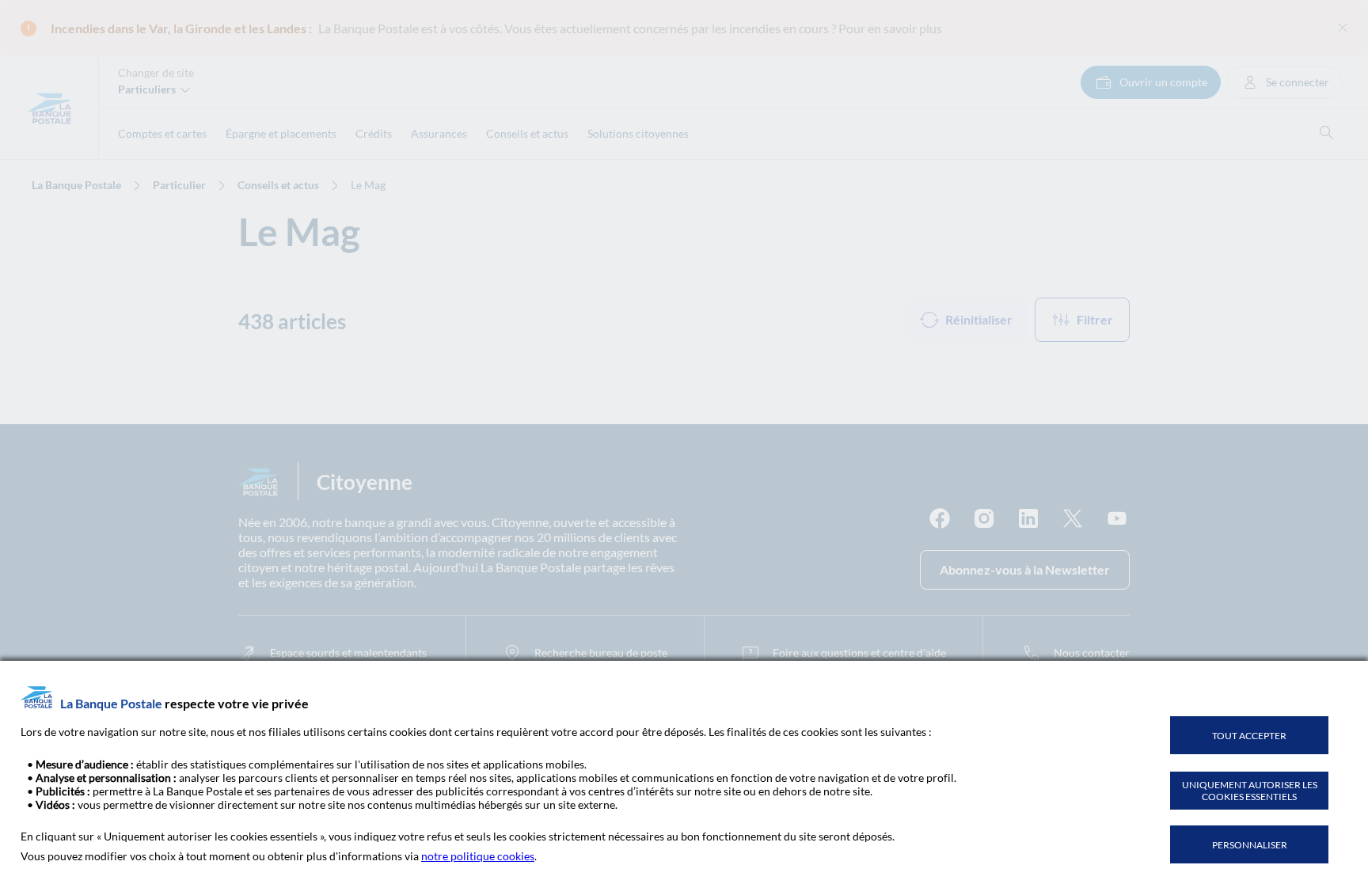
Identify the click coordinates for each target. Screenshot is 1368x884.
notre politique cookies (477, 856)
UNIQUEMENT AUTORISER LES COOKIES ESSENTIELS (1249, 790)
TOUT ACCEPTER (1249, 736)
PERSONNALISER (1249, 845)
